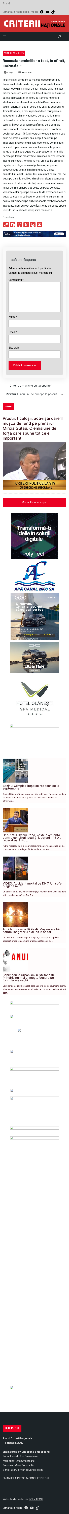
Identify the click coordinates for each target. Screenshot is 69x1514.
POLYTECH (36, 1499)
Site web (14, 347)
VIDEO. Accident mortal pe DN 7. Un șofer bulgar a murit (33, 885)
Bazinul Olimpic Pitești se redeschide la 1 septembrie (32, 787)
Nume (13, 316)
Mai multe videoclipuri (34, 502)
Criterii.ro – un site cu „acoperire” (31, 385)
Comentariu (16, 279)
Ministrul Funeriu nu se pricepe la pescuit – (32, 394)
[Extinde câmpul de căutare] (59, 36)
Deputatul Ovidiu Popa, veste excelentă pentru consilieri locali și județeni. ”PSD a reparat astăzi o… (32, 837)
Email (13, 332)
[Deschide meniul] (5, 36)
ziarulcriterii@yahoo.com (27, 1469)
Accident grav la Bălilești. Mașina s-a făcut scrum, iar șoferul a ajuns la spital (33, 930)
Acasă (6, 3)
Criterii (10, 72)
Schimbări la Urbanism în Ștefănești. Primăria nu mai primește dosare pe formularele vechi (29, 977)
